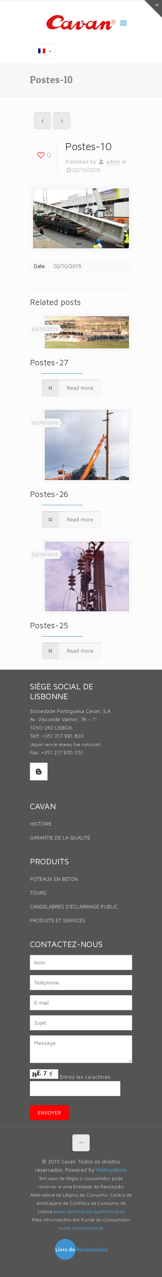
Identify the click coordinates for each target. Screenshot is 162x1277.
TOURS (38, 893)
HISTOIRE (41, 824)
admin (113, 161)
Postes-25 (49, 625)
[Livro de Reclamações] (81, 1259)
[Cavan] (81, 23)
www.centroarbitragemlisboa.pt (89, 1211)
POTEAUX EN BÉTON (54, 879)
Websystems (111, 1170)
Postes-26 (49, 494)
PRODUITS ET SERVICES (57, 920)
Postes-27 (49, 362)
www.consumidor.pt (81, 1228)
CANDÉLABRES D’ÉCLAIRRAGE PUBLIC (74, 906)
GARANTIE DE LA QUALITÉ (60, 837)
